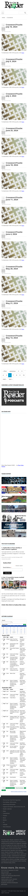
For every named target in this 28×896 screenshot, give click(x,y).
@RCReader (4, 884)
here (23, 52)
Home (3, 17)
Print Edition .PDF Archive (9, 802)
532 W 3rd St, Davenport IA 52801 (10, 870)
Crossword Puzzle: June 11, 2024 (14, 198)
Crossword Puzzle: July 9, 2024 (14, 60)
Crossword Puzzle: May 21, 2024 (14, 302)
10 (23, 375)
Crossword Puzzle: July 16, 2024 (14, 25)
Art (4, 822)
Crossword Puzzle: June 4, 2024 (14, 233)
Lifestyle (5, 824)
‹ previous (12, 371)
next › (4, 379)
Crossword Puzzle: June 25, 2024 (14, 129)
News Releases (7, 826)
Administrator (7, 31)
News (4, 811)
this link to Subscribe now (15, 605)
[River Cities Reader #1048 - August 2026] (14, 438)
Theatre (5, 815)
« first (5, 371)
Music (4, 818)
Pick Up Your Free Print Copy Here (12, 800)
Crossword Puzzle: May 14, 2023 (14, 336)
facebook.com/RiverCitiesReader (9, 882)
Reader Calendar (7, 809)
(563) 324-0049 (5, 872)
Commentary (6, 813)
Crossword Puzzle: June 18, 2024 (14, 164)
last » (10, 379)
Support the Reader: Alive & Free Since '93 (14, 806)
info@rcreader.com (6, 874)
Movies (5, 820)
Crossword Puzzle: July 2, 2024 (14, 94)
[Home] (14, 5)
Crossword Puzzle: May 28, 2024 (14, 267)
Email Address (7, 567)
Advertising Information (9, 804)
